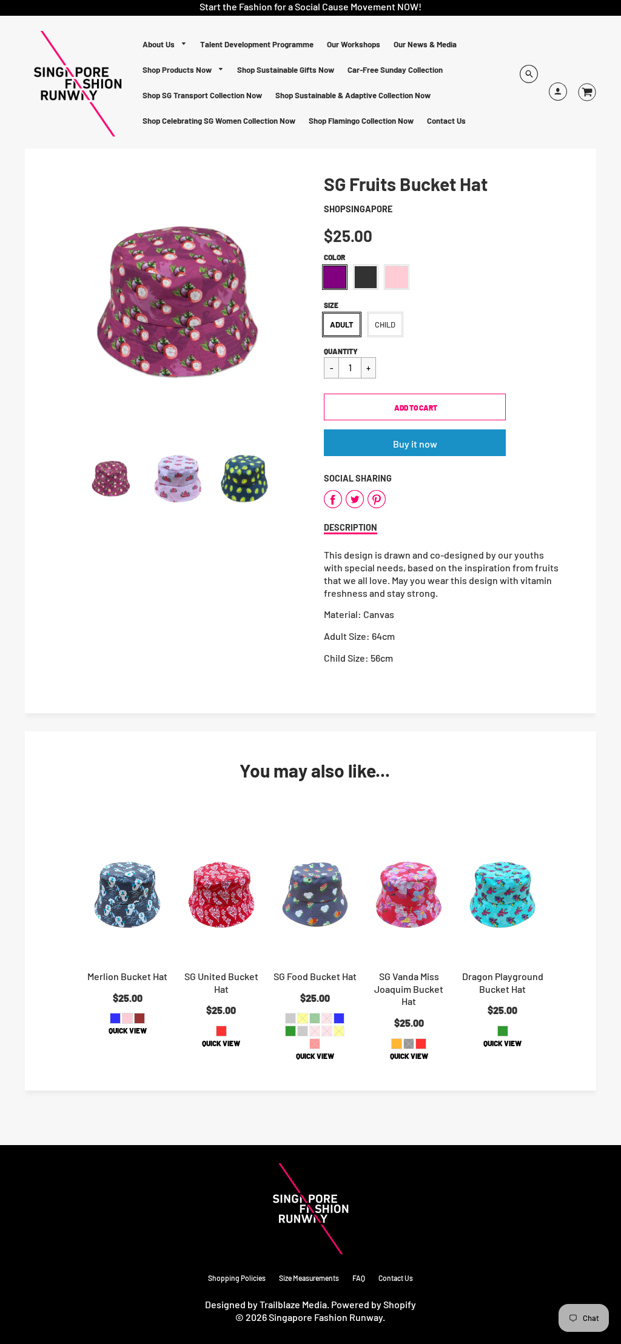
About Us (159, 44)
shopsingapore (358, 209)
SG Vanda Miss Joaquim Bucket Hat (408, 988)
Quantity (341, 351)
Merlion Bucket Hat (127, 976)
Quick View (128, 1030)
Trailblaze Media (293, 1304)
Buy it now (415, 443)
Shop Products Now (178, 70)
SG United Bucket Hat (221, 982)
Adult (342, 324)
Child (385, 324)
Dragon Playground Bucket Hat (502, 982)
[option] (177, 301)
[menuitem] (164, 44)
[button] (415, 407)
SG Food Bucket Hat (315, 976)
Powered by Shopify (373, 1304)
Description (350, 527)
